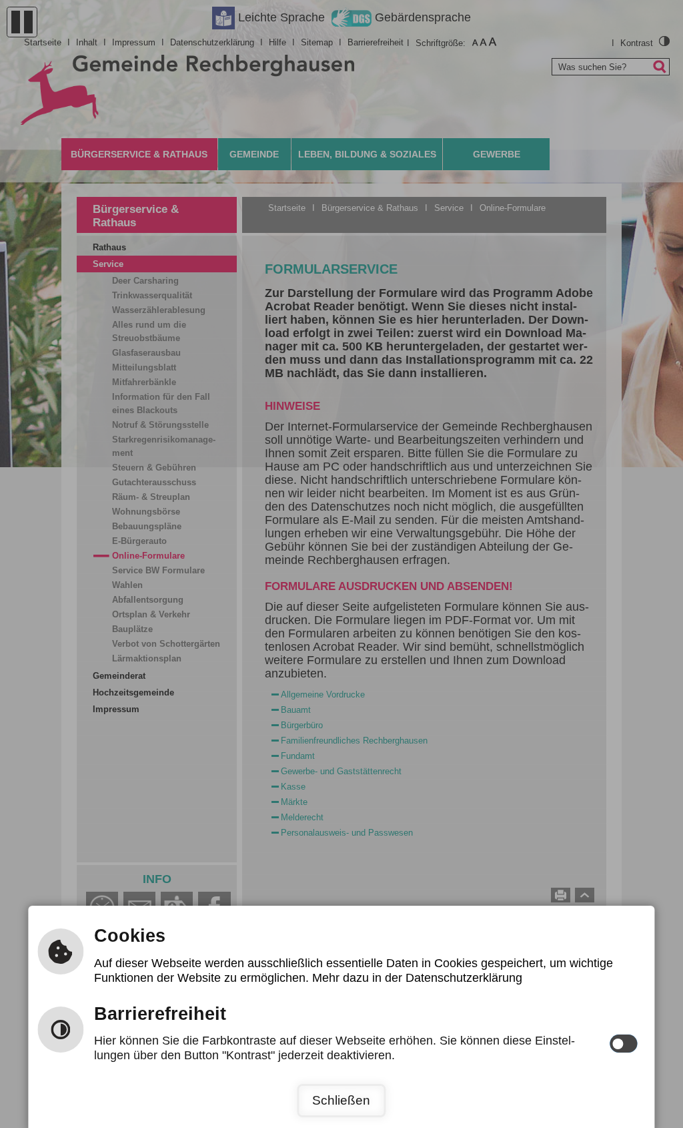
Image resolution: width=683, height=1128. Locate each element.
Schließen (341, 1100)
